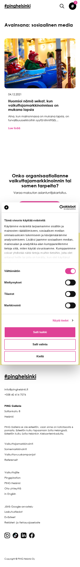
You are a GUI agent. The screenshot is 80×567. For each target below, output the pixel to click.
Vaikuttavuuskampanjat (20, 454)
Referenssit (11, 459)
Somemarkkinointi (15, 449)
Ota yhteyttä (12, 488)
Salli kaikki (40, 332)
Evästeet (9, 517)
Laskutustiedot (13, 511)
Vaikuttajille (11, 472)
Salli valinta (40, 344)
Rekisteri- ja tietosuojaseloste (22, 522)
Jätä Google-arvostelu (18, 506)
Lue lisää (14, 128)
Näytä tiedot (60, 320)
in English (10, 493)
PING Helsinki (12, 483)
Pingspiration (12, 477)
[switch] (70, 282)
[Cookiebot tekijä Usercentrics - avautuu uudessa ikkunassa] (59, 207)
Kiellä (40, 356)
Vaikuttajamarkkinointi (18, 443)
